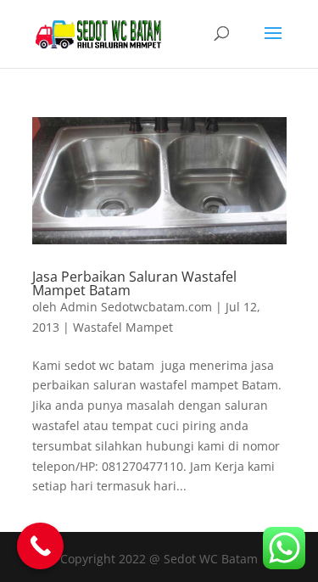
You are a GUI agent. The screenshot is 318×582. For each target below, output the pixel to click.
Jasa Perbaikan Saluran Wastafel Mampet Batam (134, 283)
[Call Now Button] (40, 546)
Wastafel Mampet (123, 327)
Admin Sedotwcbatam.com (136, 307)
